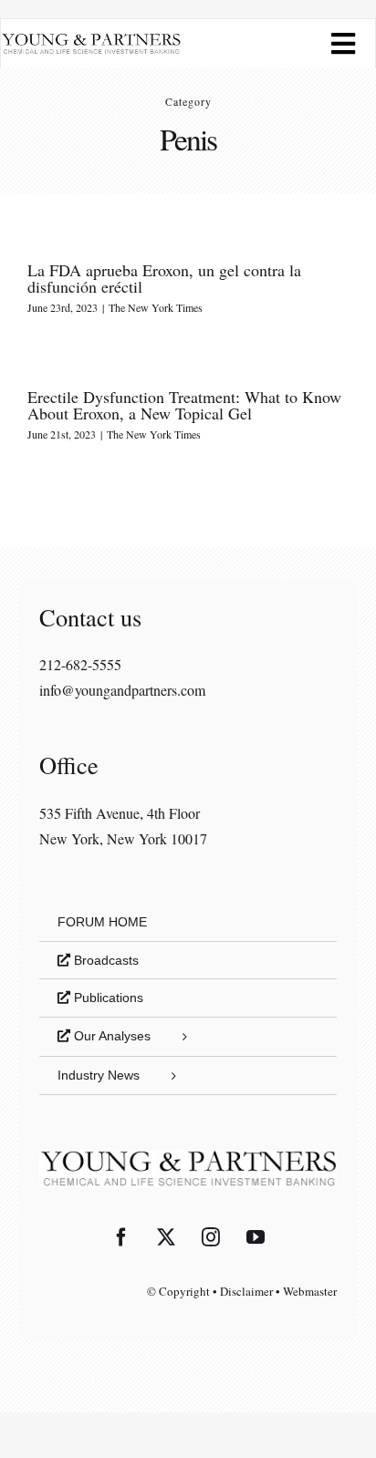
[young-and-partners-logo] (91, 39)
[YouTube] (255, 1237)
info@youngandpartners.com (122, 689)
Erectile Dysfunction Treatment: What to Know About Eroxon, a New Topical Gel (184, 405)
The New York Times (156, 307)
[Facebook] (121, 1237)
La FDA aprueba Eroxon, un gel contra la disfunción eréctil (164, 278)
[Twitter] (166, 1237)
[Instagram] (210, 1237)
